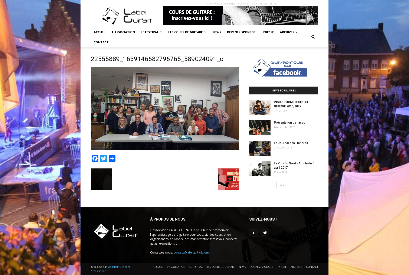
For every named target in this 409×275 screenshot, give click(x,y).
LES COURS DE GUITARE (185, 32)
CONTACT (101, 42)
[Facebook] (253, 233)
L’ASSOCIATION (123, 32)
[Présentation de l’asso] (260, 127)
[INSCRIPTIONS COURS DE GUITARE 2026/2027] (260, 107)
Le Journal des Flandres (291, 143)
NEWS (216, 32)
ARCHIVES (287, 32)
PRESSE (268, 32)
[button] (313, 37)
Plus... (282, 185)
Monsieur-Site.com (119, 267)
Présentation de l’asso (289, 122)
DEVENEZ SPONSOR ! (242, 32)
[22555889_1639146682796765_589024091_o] (165, 149)
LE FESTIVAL (150, 32)
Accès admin (98, 271)
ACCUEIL (100, 32)
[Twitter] (265, 233)
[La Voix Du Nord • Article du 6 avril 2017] (260, 168)
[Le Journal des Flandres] (260, 148)
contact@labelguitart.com (191, 252)
